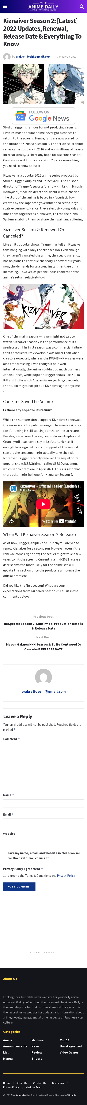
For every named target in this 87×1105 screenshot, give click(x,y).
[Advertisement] (43, 921)
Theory (36, 1058)
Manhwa (37, 1040)
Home (6, 1083)
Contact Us (39, 1083)
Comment (11, 739)
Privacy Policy (66, 876)
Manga (8, 1058)
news (35, 1046)
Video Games (69, 1052)
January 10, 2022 (66, 56)
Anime (7, 1040)
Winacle (71, 1095)
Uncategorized (71, 1046)
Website (9, 834)
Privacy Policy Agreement (23, 869)
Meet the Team (34, 1087)
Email (8, 814)
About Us (21, 1083)
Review (36, 1052)
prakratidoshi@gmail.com (33, 56)
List (6, 1052)
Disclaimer (58, 1083)
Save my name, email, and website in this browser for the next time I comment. (43, 855)
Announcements (15, 1046)
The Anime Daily (20, 1095)
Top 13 (64, 1040)
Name (8, 795)
